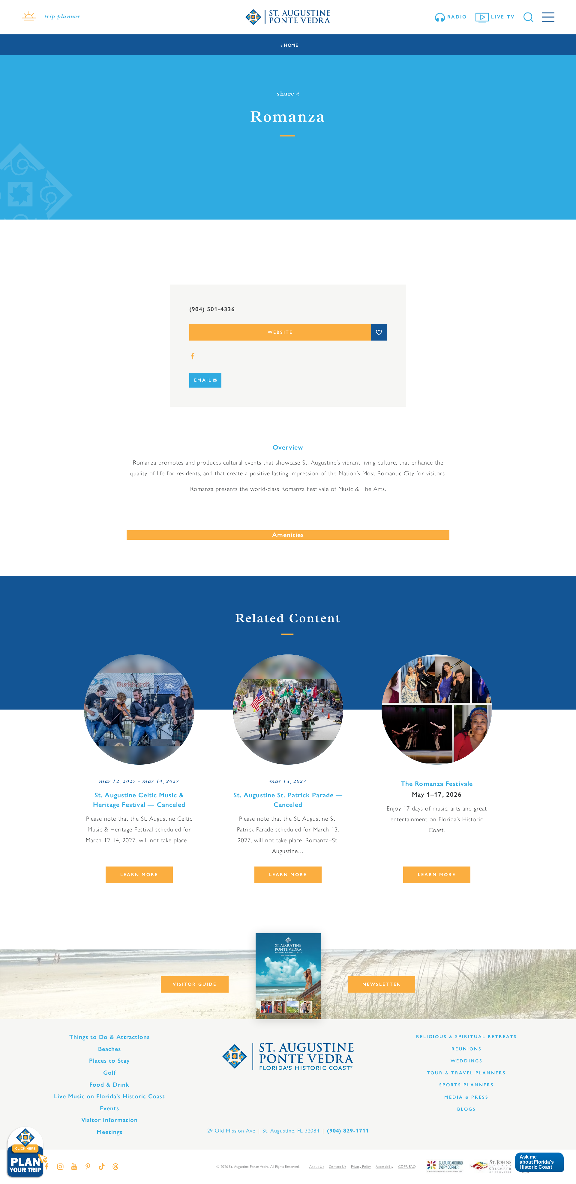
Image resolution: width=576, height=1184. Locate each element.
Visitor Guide (195, 984)
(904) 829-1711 (348, 1130)
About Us (316, 1166)
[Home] (288, 17)
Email (203, 380)
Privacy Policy (361, 1166)
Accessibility (384, 1166)
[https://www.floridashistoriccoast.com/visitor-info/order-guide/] (288, 976)
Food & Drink (109, 1084)
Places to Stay (109, 1060)
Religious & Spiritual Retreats (466, 1036)
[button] (539, 1162)
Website (280, 332)
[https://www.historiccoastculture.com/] (445, 1165)
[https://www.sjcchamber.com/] (491, 1165)
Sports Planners (466, 1085)
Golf (109, 1072)
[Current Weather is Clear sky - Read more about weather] (29, 17)
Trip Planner (62, 17)
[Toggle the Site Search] (528, 17)
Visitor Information (109, 1119)
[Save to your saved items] (379, 332)
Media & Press (466, 1097)
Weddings (467, 1061)
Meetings (109, 1131)
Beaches (109, 1049)
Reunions (467, 1049)
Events (109, 1108)
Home (291, 45)
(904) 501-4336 (212, 309)
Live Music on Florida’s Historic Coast (109, 1096)
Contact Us (337, 1166)
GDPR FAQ (407, 1166)
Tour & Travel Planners (466, 1073)
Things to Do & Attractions (109, 1037)
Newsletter (381, 984)
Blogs (466, 1109)
